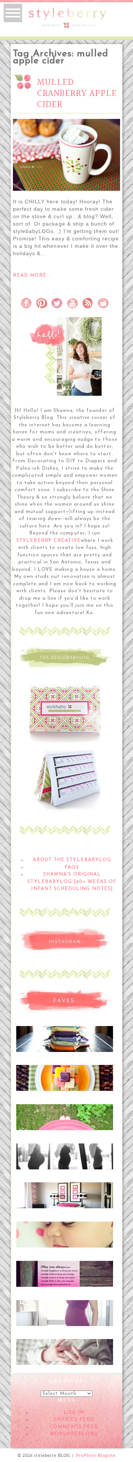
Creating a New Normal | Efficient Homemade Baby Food (64, 1082)
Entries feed (74, 1419)
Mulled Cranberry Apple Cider (77, 93)
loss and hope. (64, 1270)
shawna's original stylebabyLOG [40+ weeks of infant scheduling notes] (71, 881)
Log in (74, 1412)
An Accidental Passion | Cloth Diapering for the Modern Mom (64, 1043)
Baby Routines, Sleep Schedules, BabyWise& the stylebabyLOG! (64, 1239)
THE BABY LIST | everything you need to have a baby (64, 1121)
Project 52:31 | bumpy (64, 1310)
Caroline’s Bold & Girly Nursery (64, 1196)
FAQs (72, 867)
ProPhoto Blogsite (95, 1455)
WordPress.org (74, 1434)
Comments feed (74, 1427)
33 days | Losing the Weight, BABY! (64, 1157)
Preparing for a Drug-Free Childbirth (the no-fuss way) (64, 1356)
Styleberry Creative (48, 540)
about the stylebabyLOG (72, 859)
